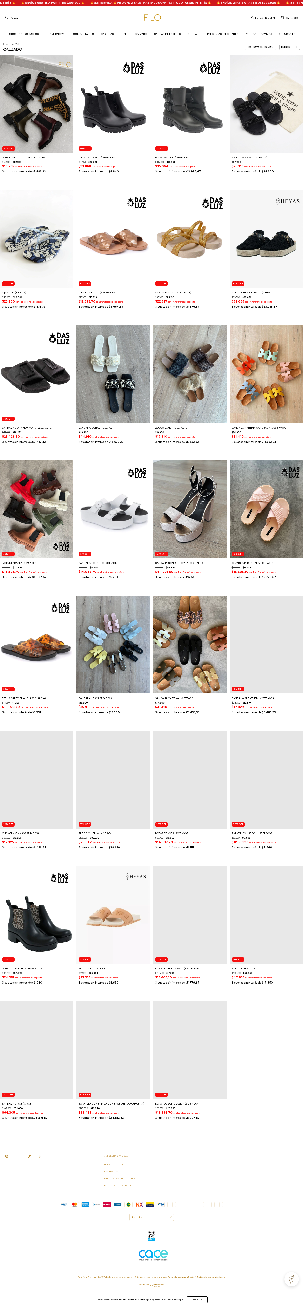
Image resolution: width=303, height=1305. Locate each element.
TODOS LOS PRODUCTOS (23, 34)
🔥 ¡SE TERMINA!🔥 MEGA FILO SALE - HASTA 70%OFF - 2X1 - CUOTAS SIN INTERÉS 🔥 (66, 3)
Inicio (5, 44)
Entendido (197, 1300)
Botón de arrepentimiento (211, 1277)
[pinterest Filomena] (40, 1156)
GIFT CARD (194, 34)
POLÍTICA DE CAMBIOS (258, 34)
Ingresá (259, 17)
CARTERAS (107, 34)
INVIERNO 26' (57, 34)
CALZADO (141, 34)
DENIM (124, 34)
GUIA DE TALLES (113, 1164)
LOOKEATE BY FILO (83, 34)
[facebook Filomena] (18, 1156)
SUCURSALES (287, 34)
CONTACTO (111, 1171)
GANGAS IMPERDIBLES (167, 34)
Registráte (270, 17)
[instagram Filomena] (7, 1156)
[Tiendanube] (151, 1286)
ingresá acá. (187, 1277)
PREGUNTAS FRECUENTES (222, 34)
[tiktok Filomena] (29, 1156)
